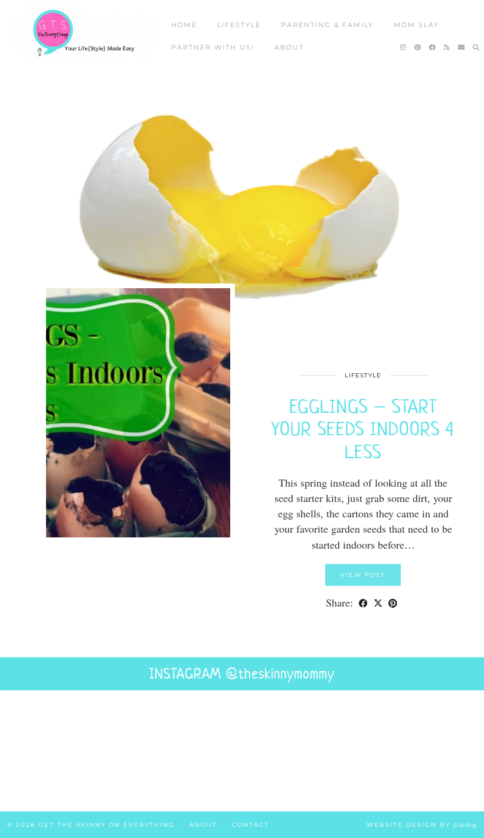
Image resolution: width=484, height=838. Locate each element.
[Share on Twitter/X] (378, 602)
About (289, 47)
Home (184, 25)
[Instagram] (403, 47)
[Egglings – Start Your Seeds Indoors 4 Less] (242, 210)
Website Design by (422, 825)
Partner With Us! (212, 47)
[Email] (462, 47)
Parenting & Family (327, 25)
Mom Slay (416, 25)
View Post (363, 575)
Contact (250, 825)
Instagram (242, 673)
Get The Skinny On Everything (106, 825)
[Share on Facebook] (363, 602)
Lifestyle (239, 25)
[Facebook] (433, 47)
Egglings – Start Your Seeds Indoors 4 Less (363, 429)
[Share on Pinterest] (392, 602)
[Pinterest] (418, 47)
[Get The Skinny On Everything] (83, 34)
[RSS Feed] (447, 47)
